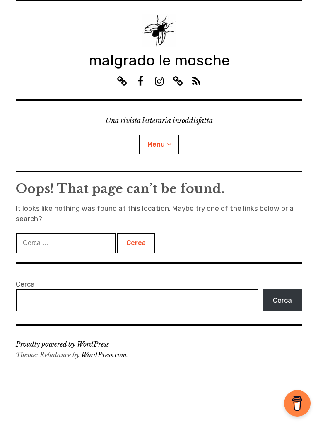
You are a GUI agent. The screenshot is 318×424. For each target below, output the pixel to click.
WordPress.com (104, 355)
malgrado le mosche (159, 60)
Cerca (25, 284)
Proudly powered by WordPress (62, 344)
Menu (156, 144)
